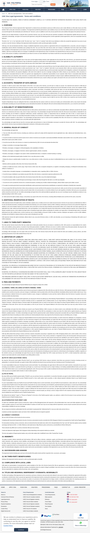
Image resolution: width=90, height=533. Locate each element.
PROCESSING (46, 487)
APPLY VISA (12, 487)
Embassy (47, 499)
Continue (21, 530)
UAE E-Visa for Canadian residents (31, 497)
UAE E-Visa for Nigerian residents (31, 504)
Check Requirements (50, 494)
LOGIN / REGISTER (79, 487)
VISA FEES (34, 487)
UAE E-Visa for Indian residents (30, 501)
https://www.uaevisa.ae (15, 3)
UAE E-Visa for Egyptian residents (31, 499)
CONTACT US (66, 487)
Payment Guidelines (6, 504)
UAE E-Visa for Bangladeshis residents (32, 494)
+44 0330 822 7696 (74, 497)
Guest (47, 1)
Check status (34, 1)
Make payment (48, 497)
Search (53, 4)
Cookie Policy (4, 508)
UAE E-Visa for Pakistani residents (31, 506)
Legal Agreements (5, 499)
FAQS (56, 487)
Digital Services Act (5, 511)
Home (3, 13)
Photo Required (49, 504)
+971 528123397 (73, 499)
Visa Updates (48, 506)
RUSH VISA (23, 487)
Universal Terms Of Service (7, 497)
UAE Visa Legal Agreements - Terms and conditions (20, 13)
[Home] (3, 9)
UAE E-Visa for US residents (30, 508)
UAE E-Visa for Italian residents (30, 511)
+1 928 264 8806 (73, 494)
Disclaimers (4, 506)
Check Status (48, 501)
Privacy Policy (4, 501)
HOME (3, 487)
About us (3, 494)
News (46, 508)
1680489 (60, 527)
